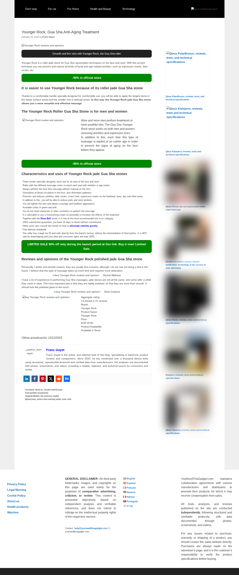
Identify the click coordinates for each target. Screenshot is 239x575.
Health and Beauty (100, 8)
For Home (73, 8)
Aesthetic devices (34, 390)
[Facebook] (34, 379)
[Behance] (67, 379)
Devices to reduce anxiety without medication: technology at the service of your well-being (186, 264)
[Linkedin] (26, 379)
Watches (13, 512)
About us (13, 501)
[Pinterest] (43, 379)
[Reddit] (59, 379)
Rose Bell (46, 218)
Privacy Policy (16, 484)
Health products (18, 506)
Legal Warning (16, 489)
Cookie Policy (16, 495)
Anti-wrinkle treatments (36, 393)
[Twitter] (51, 379)
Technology (128, 8)
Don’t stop (31, 8)
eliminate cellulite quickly (83, 226)
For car (52, 8)
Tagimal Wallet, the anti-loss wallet (42, 396)
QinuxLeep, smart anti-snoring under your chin (48, 399)
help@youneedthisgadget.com (90, 528)
